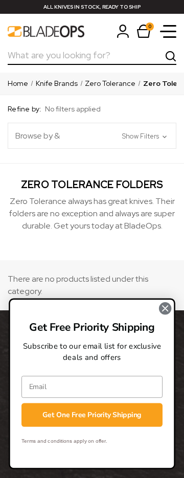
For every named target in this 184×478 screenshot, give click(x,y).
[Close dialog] (165, 308)
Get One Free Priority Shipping (92, 415)
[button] (92, 136)
